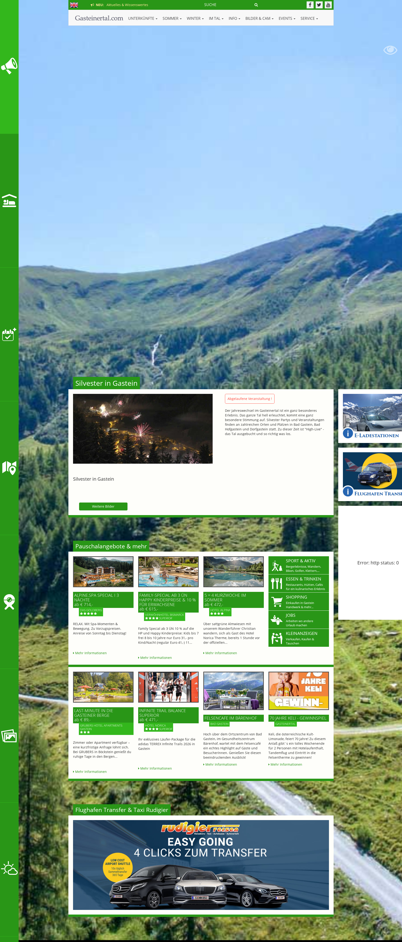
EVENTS (286, 18)
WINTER (194, 18)
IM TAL (215, 18)
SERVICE (308, 18)
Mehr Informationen (90, 653)
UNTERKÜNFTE (141, 18)
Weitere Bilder (103, 506)
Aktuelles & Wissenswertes (121, 5)
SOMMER (171, 18)
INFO (233, 18)
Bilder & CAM (258, 18)
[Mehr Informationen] (103, 571)
